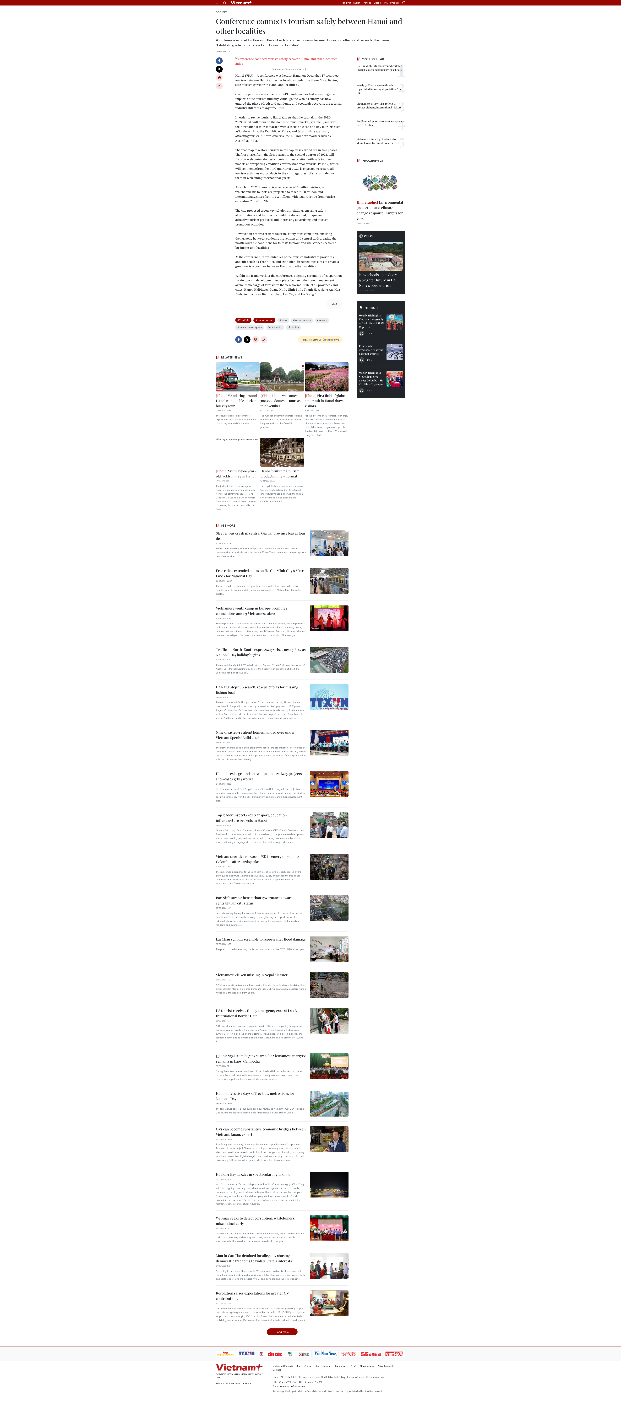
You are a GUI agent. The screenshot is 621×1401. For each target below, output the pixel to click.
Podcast (371, 308)
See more (228, 525)
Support (327, 1365)
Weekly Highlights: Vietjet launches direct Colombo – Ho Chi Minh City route (371, 378)
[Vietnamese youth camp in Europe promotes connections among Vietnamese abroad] (329, 618)
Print (219, 77)
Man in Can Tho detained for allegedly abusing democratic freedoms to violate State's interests (254, 1258)
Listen (369, 333)
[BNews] (290, 1354)
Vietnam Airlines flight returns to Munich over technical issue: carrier (378, 141)
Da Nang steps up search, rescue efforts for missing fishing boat (257, 689)
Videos (369, 236)
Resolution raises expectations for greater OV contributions (252, 1296)
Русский (394, 3)
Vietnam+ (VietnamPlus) (241, 2)
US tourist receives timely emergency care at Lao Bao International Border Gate (258, 1013)
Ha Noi (295, 327)
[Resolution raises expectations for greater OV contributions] (329, 1303)
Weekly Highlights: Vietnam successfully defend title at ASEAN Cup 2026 (371, 321)
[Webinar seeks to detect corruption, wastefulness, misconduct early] (329, 1228)
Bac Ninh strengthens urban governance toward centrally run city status (254, 900)
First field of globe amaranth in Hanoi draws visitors (325, 400)
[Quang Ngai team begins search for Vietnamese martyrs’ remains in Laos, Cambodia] (329, 1066)
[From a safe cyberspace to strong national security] (395, 352)
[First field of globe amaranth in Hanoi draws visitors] (327, 376)
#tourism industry (302, 320)
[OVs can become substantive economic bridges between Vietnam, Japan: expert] (329, 1139)
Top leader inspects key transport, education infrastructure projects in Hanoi (251, 818)
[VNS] (326, 1354)
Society (221, 12)
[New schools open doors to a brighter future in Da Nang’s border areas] (381, 256)
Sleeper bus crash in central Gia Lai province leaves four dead (260, 536)
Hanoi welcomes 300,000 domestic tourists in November (280, 400)
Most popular (373, 59)
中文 (386, 3)
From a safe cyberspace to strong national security (371, 349)
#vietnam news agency (249, 327)
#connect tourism (264, 320)
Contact (276, 1369)
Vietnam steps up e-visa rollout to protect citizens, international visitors (379, 105)
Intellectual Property (282, 1365)
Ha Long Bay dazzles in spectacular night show (253, 1174)
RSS (317, 1365)
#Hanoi (283, 320)
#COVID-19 (243, 320)
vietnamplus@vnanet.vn (292, 1386)
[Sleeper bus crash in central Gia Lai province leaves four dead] (329, 543)
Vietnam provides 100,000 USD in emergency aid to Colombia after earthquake (257, 859)
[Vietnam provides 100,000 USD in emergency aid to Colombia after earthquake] (329, 867)
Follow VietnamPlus (311, 339)
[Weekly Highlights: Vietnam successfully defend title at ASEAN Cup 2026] (395, 322)
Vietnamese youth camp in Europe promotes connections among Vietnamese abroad (251, 611)
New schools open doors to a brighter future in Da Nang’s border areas (380, 280)
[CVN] (349, 1354)
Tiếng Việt (346, 2)
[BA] (394, 1354)
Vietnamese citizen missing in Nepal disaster (252, 974)
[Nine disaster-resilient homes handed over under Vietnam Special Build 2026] (329, 742)
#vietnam (322, 320)
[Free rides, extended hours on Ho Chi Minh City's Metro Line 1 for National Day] (329, 581)
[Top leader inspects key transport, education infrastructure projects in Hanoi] (329, 825)
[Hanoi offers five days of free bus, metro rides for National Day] (329, 1104)
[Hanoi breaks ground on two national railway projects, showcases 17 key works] (329, 784)
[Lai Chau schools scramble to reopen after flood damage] (329, 949)
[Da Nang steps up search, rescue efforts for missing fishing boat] (329, 697)
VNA (353, 1365)
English (356, 2)
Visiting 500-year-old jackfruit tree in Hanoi (236, 473)
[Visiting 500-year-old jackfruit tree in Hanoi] (238, 452)
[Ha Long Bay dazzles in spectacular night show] (329, 1185)
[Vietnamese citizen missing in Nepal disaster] (329, 985)
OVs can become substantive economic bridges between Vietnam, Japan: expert (261, 1132)
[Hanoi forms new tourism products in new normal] (282, 452)
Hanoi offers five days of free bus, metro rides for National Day (255, 1096)
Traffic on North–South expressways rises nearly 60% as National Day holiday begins (261, 652)
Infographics (372, 161)
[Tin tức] (275, 1354)
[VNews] (261, 1354)
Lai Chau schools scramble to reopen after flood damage (261, 939)
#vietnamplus (275, 327)
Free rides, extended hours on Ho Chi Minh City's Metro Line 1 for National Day (260, 573)
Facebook (219, 60)
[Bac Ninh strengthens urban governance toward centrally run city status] (329, 908)
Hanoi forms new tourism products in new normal (280, 473)
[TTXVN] (246, 1354)
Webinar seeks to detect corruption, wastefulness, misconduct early (255, 1221)
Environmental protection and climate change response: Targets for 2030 (380, 210)
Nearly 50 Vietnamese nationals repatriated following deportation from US (379, 89)
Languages (341, 1365)
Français (367, 2)
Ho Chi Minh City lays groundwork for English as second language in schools (379, 67)
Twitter (219, 69)
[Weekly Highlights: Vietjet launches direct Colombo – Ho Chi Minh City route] (395, 379)
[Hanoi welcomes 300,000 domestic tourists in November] (282, 376)
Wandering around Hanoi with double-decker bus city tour (236, 400)
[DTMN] (371, 1354)
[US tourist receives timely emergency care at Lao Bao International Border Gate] (329, 1021)
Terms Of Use (304, 1365)
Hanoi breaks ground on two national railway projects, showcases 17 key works (259, 776)
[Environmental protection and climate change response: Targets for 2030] (381, 182)
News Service (367, 1365)
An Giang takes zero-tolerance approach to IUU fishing (380, 123)
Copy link (219, 86)
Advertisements (386, 1365)
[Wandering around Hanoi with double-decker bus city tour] (238, 376)
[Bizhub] (304, 1354)
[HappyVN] (225, 1354)
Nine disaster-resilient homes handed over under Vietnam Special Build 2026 (255, 735)
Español (377, 2)
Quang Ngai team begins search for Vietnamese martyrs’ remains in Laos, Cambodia (261, 1058)
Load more (282, 1332)
